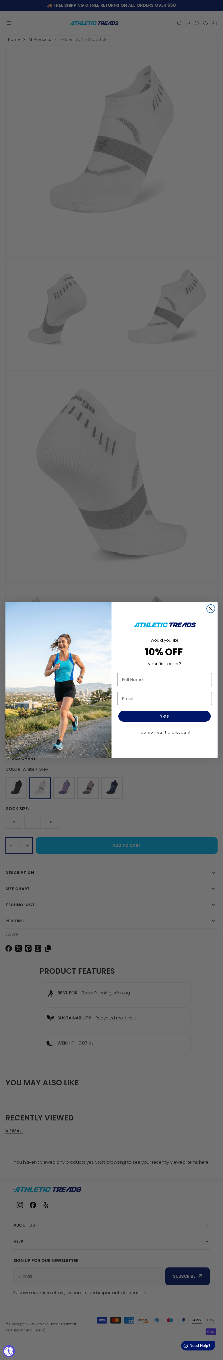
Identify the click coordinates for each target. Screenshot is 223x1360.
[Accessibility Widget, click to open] (9, 1351)
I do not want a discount (164, 732)
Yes (164, 716)
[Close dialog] (211, 609)
